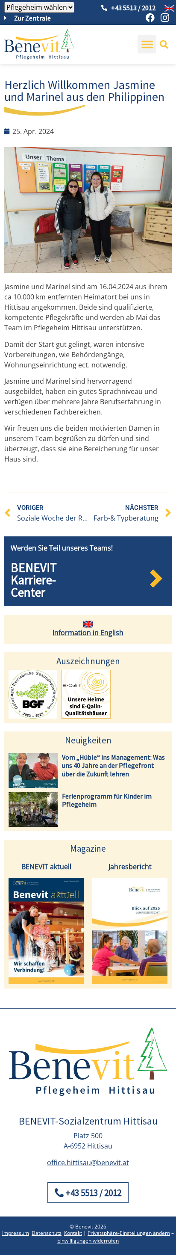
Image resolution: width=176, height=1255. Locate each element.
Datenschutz (47, 1233)
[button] (147, 44)
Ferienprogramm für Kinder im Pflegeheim (107, 800)
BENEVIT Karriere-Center (34, 579)
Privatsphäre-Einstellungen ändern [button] (129, 1233)
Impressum (15, 1233)
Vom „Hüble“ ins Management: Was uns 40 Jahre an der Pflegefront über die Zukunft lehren (113, 765)
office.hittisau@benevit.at (88, 1162)
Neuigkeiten (88, 740)
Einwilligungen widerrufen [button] (88, 1240)
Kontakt (73, 1233)
